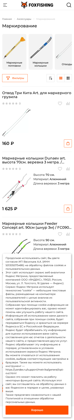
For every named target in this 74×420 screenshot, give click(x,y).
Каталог (5, 5)
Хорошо (37, 410)
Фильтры (18, 78)
